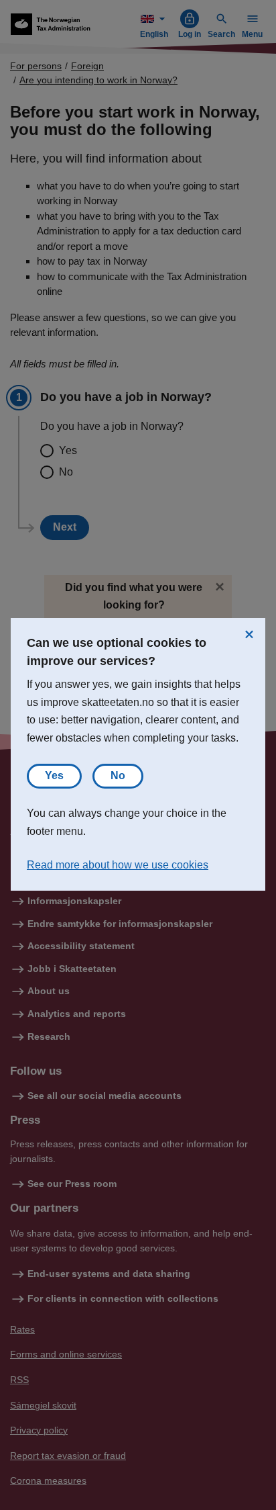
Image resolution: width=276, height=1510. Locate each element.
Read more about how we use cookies (117, 865)
